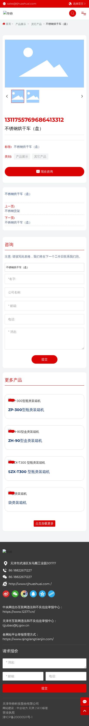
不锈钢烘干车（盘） (18, 222)
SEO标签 (42, 708)
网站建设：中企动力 (15, 708)
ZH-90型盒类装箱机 (25, 440)
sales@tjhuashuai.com (21, 3)
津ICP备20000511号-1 (17, 717)
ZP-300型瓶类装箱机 (26, 410)
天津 (31, 708)
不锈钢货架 (12, 211)
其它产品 (36, 24)
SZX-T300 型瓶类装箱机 (29, 472)
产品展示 (21, 24)
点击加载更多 (44, 523)
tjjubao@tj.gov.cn (16, 625)
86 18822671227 (20, 570)
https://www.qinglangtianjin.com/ (28, 639)
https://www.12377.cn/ (19, 612)
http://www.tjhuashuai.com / (30, 584)
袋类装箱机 (17, 502)
